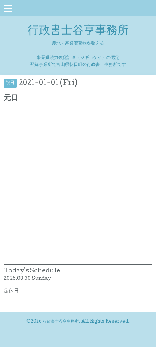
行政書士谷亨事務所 (78, 31)
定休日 (11, 291)
